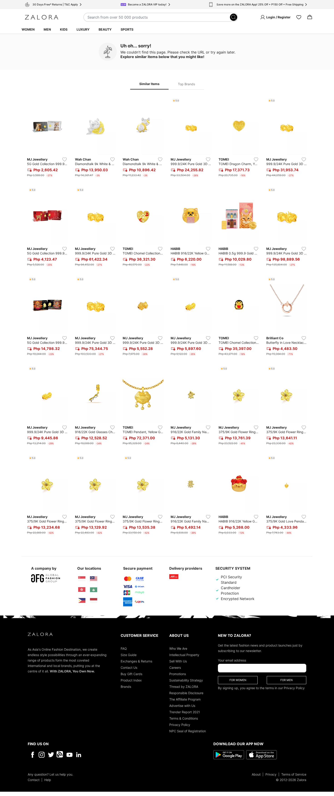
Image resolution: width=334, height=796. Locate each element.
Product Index (131, 680)
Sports (127, 29)
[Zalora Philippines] (81, 600)
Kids (63, 29)
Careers (175, 667)
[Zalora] (42, 17)
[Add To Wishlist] (64, 159)
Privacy (271, 774)
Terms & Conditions (183, 718)
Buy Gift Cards (131, 674)
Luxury (83, 29)
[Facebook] (32, 754)
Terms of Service (293, 774)
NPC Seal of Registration (187, 731)
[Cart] (309, 17)
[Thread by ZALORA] (60, 754)
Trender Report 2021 (184, 712)
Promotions (177, 674)
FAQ (124, 648)
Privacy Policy (179, 724)
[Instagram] (41, 754)
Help (47, 779)
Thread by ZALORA (183, 686)
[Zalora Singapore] (81, 578)
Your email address (232, 660)
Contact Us (129, 667)
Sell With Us (178, 661)
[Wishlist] (299, 17)
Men (47, 29)
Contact (34, 779)
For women (237, 679)
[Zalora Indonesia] (93, 600)
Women (28, 29)
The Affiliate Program (185, 699)
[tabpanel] (167, 317)
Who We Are (178, 648)
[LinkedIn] (78, 754)
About (256, 774)
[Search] (233, 17)
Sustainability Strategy (186, 680)
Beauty (105, 29)
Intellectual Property (184, 655)
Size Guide (129, 655)
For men (286, 679)
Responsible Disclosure (186, 693)
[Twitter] (51, 754)
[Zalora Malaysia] (93, 578)
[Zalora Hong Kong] (81, 589)
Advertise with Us (182, 705)
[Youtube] (69, 754)
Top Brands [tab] (186, 84)
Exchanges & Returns (136, 661)
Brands (126, 686)
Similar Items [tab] (149, 84)
